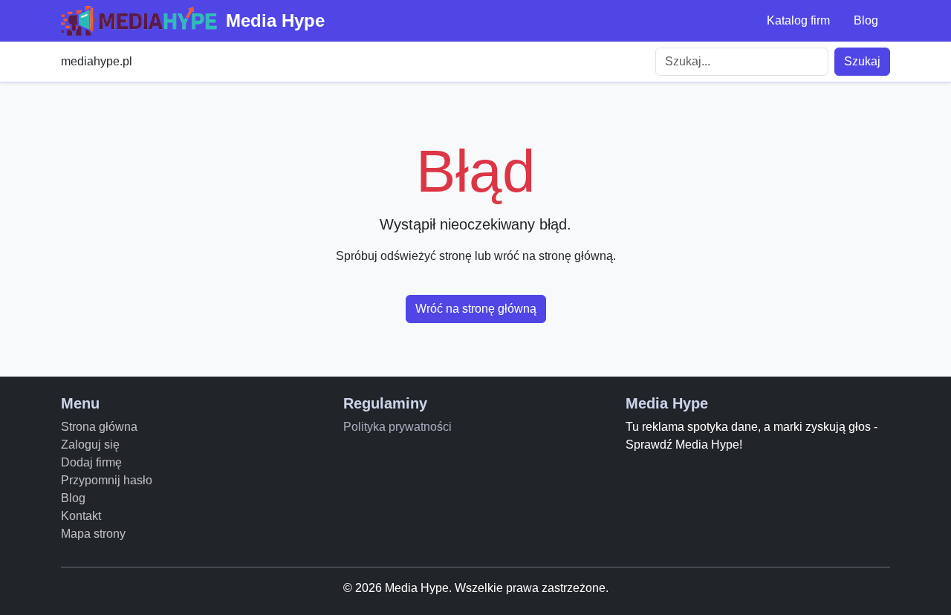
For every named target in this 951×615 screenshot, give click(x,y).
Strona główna (99, 426)
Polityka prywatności (397, 426)
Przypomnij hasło (106, 480)
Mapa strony (93, 533)
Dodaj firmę (91, 462)
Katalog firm (798, 20)
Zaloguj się (90, 444)
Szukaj (862, 61)
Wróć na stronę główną (475, 308)
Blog (866, 20)
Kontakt (81, 516)
